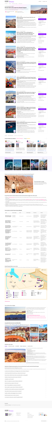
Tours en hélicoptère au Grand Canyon (15, 415)
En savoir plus (6, 143)
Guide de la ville (20, 3)
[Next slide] (15, 22)
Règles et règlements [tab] (23, 356)
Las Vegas (6, 146)
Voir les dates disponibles (42, 18)
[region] (11, 22)
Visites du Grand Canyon (10, 146)
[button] (6, 156)
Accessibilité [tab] (17, 356)
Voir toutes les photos (44, 351)
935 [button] (18, 31)
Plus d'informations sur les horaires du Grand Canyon (32, 373)
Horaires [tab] (6, 356)
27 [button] (18, 16)
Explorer (7, 3)
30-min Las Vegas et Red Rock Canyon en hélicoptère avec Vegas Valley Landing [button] (36, 328)
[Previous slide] (6, 22)
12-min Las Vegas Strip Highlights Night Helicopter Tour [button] (33, 325)
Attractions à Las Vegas (14, 3)
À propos (10, 3)
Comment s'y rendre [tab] (11, 356)
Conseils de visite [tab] (30, 356)
